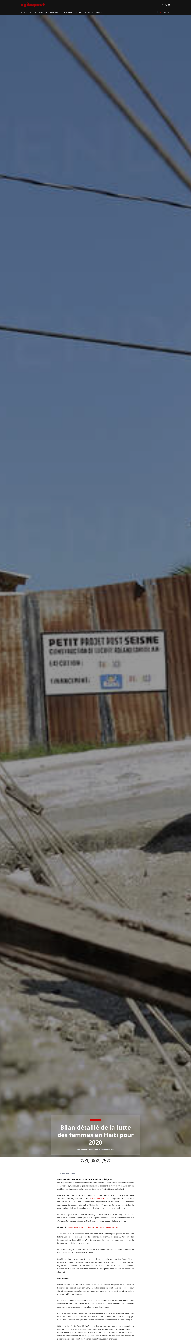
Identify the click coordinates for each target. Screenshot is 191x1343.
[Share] (82, 1161)
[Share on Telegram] (104, 1161)
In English (89, 12)
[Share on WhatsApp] (98, 1161)
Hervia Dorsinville (89, 1149)
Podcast (78, 12)
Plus (98, 12)
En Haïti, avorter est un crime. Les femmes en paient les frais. (93, 1227)
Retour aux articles (68, 1173)
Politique (43, 12)
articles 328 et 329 (98, 1198)
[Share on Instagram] (93, 1161)
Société (33, 12)
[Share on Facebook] (87, 1161)
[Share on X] (109, 1161)
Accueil (24, 12)
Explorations (66, 12)
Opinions (54, 12)
